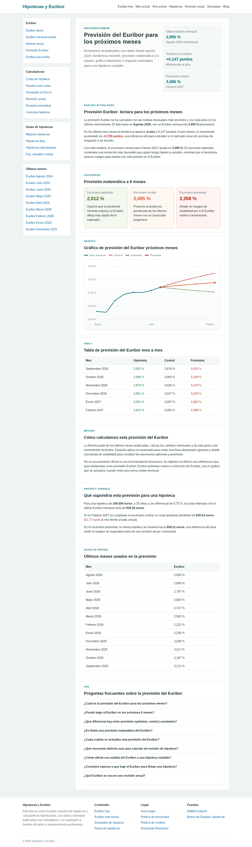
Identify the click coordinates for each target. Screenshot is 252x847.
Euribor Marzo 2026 (39, 209)
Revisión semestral (38, 105)
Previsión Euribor (37, 50)
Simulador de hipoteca (109, 822)
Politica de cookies (153, 822)
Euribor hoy (125, 6)
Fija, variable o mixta (39, 154)
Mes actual (143, 6)
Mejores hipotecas (38, 134)
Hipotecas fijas (35, 141)
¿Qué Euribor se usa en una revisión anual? (114, 775)
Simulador (214, 6)
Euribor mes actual (106, 816)
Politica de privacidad (155, 816)
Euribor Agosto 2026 (39, 176)
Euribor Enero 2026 (38, 222)
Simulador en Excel (38, 92)
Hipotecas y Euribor (44, 6)
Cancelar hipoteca (38, 112)
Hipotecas (175, 6)
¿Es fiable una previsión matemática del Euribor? (118, 730)
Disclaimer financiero (154, 828)
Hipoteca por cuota (38, 85)
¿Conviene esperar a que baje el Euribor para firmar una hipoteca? (130, 766)
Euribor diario (35, 30)
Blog (226, 6)
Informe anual (35, 43)
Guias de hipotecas (107, 828)
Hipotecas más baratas (41, 147)
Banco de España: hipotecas (206, 816)
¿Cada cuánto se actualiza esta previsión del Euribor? (121, 739)
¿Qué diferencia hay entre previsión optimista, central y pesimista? (130, 721)
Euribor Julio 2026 (38, 182)
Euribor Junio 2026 (38, 189)
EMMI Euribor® (197, 811)
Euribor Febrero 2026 (40, 216)
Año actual (159, 6)
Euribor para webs (38, 57)
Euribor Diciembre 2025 (41, 229)
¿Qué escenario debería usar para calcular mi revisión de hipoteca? (131, 748)
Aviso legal (148, 811)
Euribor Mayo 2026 (38, 196)
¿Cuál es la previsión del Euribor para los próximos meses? (125, 703)
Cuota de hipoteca (38, 79)
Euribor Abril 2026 (37, 202)
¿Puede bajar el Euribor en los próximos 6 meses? (119, 712)
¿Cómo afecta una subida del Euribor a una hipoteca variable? (127, 757)
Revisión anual (195, 6)
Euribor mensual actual (41, 37)
